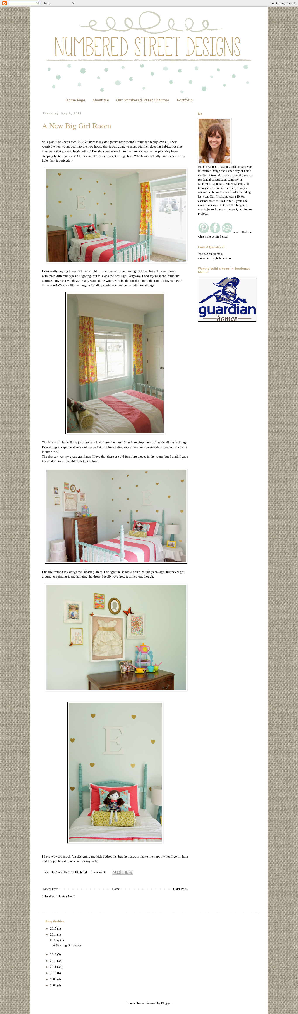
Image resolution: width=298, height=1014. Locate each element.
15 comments (98, 872)
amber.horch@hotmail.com (215, 258)
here (134, 442)
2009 (53, 979)
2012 (53, 960)
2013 (53, 954)
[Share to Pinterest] (131, 872)
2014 (53, 934)
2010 (53, 973)
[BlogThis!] (118, 872)
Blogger (166, 1003)
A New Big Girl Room (76, 125)
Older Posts (180, 889)
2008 (53, 985)
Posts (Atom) (67, 896)
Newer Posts (50, 889)
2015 (53, 928)
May (57, 940)
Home (116, 889)
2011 (53, 967)
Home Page (75, 100)
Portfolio (185, 100)
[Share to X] (122, 872)
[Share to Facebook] (127, 872)
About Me (100, 100)
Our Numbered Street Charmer (143, 100)
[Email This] (114, 872)
